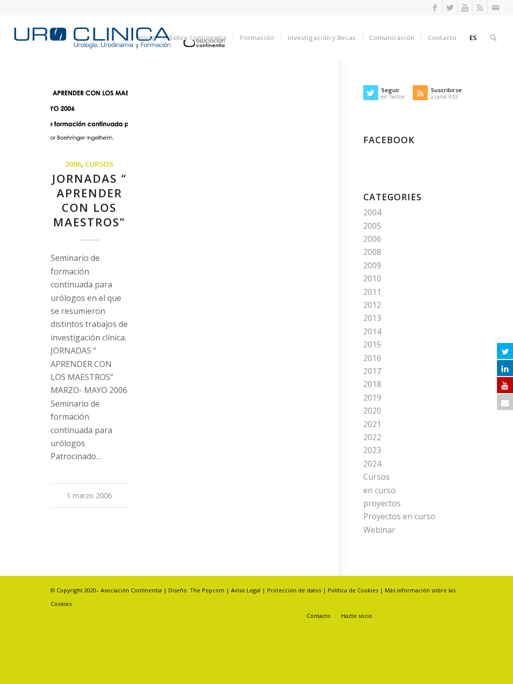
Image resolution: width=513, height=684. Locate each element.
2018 (372, 384)
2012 (372, 304)
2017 (372, 371)
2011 (372, 291)
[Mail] (495, 7)
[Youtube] (465, 7)
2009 (372, 265)
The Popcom (206, 590)
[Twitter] (450, 7)
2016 (372, 358)
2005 (372, 225)
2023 (372, 450)
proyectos (382, 503)
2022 (372, 437)
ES (473, 37)
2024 (372, 463)
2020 (372, 410)
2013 (372, 317)
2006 (73, 164)
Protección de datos (295, 590)
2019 (372, 397)
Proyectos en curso (399, 516)
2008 (372, 251)
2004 (372, 212)
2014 (372, 331)
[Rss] (480, 7)
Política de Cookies (353, 590)
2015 (372, 344)
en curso (379, 490)
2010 (372, 278)
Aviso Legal (246, 590)
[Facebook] (435, 7)
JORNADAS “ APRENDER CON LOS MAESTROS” (89, 200)
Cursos (99, 164)
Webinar (379, 529)
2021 (372, 424)
